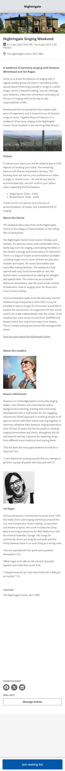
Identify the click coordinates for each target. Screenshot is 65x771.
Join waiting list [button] (32, 764)
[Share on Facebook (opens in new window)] (6, 687)
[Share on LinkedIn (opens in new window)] (22, 687)
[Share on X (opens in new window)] (14, 687)
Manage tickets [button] (32, 702)
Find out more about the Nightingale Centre (26, 336)
